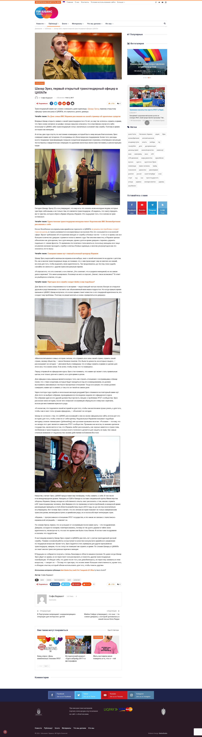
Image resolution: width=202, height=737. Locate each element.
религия (131, 174)
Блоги (64, 24)
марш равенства (146, 158)
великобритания (133, 138)
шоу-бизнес (132, 186)
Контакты (85, 2)
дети (140, 146)
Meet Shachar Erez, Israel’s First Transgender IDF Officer (77, 570)
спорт (130, 178)
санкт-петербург (149, 174)
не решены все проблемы (102, 229)
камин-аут (160, 150)
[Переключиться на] (64, 1)
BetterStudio (163, 733)
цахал (69, 580)
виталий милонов (148, 138)
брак (163, 134)
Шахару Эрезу (93, 109)
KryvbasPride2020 (137, 110)
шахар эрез (77, 580)
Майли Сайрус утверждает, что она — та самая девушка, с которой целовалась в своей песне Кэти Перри (101, 616)
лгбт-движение (133, 158)
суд (136, 178)
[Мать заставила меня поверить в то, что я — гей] (106, 645)
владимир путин (133, 142)
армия (42, 580)
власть (144, 142)
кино (146, 154)
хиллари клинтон (150, 182)
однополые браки (150, 162)
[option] (147, 63)
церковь (161, 182)
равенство (142, 170)
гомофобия (132, 146)
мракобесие (159, 158)
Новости (40, 24)
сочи (159, 174)
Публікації (53, 24)
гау (159, 142)
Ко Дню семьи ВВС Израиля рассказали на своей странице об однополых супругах (84, 116)
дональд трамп (133, 150)
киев (129, 154)
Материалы (77, 24)
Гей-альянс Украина (145, 134)
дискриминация (150, 146)
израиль (49, 580)
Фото (147, 59)
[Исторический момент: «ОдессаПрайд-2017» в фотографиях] (78, 645)
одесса (138, 162)
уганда (130, 182)
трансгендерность (59, 580)
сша (142, 178)
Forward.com (117, 78)
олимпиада (132, 166)
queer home (132, 134)
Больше (120, 2)
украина (138, 182)
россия (139, 174)
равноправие (153, 170)
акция (157, 134)
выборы (152, 142)
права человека (144, 166)
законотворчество (147, 150)
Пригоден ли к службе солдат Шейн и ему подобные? (71, 282)
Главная (70, 2)
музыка (130, 162)
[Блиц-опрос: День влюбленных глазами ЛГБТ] (50, 645)
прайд (155, 166)
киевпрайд (138, 154)
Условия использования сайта (103, 2)
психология (132, 170)
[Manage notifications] (5, 732)
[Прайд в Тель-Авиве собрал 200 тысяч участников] (147, 62)
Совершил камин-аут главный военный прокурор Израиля (73, 253)
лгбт (152, 154)
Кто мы (109, 24)
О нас (77, 2)
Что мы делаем (94, 24)
